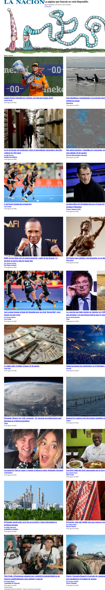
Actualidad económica (11, 529)
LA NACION (47, 6)
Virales (68, 420)
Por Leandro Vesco (71, 473)
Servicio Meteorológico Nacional (76, 155)
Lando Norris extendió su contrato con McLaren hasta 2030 (28, 98)
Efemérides (70, 260)
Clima (6, 423)
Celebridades (8, 473)
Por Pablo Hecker (9, 581)
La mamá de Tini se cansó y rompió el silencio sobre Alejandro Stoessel (33, 470)
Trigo (68, 319)
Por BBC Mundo (9, 155)
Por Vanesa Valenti (10, 317)
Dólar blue (7, 368)
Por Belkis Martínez (10, 527)
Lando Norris (8, 100)
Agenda (68, 368)
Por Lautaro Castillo (72, 581)
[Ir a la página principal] (24, 3)
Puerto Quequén (71, 583)
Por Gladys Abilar (71, 524)
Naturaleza (69, 103)
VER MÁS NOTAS (8, 587)
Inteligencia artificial (10, 157)
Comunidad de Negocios (12, 583)
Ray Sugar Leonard (10, 265)
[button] (33, 77)
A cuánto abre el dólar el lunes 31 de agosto (21, 366)
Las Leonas (7, 206)
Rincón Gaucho (71, 526)
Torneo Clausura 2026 (73, 209)
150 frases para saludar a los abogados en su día (85, 258)
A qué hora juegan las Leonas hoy (18, 204)
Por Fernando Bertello (73, 317)
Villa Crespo (70, 474)
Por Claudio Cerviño (10, 263)
